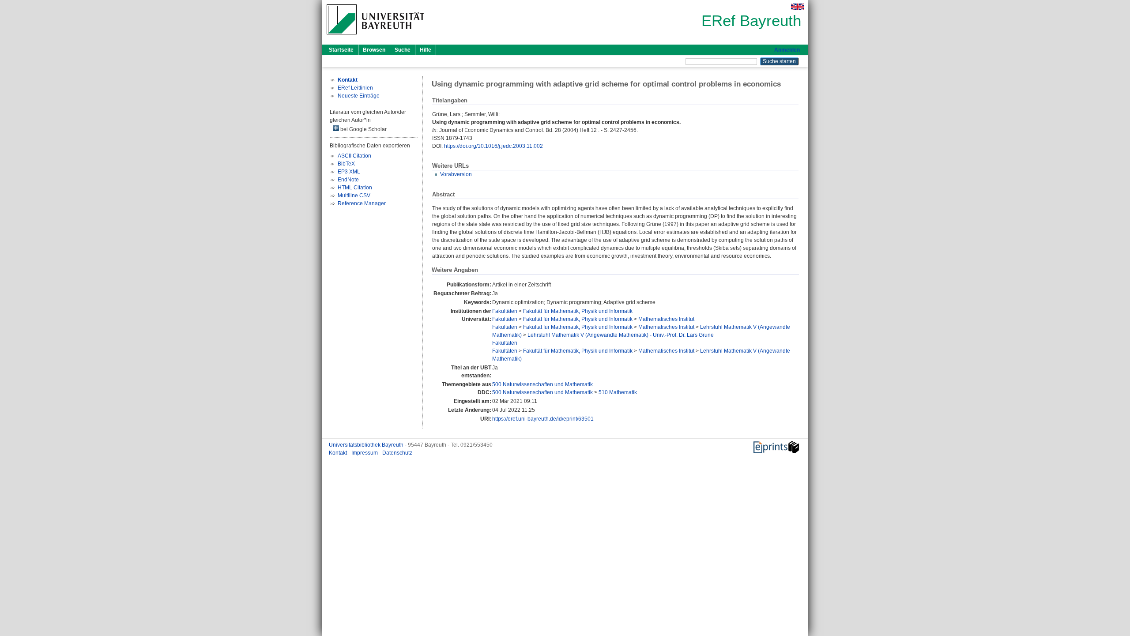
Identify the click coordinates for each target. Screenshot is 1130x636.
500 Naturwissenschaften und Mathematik (542, 384)
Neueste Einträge (359, 96)
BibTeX (346, 164)
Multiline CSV (354, 195)
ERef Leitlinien (355, 88)
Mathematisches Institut (666, 319)
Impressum (365, 453)
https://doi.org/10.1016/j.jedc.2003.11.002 (493, 146)
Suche (403, 50)
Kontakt (338, 453)
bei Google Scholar (363, 129)
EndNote (348, 180)
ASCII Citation (354, 156)
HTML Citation (355, 187)
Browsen (374, 50)
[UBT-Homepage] (375, 37)
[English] (797, 7)
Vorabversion (456, 174)
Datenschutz (397, 453)
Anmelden (787, 50)
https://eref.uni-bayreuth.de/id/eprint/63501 (543, 419)
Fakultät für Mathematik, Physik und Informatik (578, 311)
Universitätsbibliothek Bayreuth (367, 445)
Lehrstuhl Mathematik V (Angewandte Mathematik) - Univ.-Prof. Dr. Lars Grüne (620, 335)
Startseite (341, 50)
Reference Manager (362, 203)
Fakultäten (504, 311)
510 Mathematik (618, 392)
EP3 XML (349, 172)
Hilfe (425, 50)
